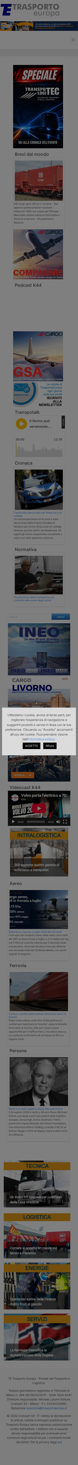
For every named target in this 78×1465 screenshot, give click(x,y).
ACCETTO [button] (31, 745)
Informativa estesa (41, 739)
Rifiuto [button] (50, 745)
